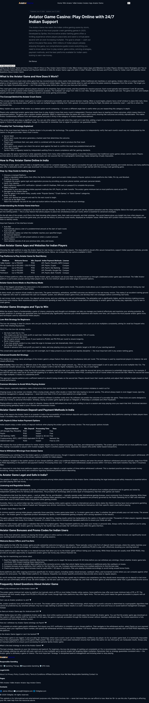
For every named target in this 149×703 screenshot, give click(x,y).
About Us (3, 674)
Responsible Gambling (29, 666)
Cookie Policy (24, 674)
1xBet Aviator (78, 3)
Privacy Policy (13, 674)
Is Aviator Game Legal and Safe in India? (69, 70)
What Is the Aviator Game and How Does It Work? (19, 68)
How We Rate (66, 674)
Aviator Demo (98, 3)
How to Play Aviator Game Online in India (55, 68)
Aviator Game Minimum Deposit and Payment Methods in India (27, 70)
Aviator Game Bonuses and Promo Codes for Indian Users (107, 70)
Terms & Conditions (37, 674)
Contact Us (93, 674)
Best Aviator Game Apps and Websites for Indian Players (95, 68)
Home (59, 3)
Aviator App (87, 3)
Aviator (44, 154)
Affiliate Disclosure (53, 674)
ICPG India (45, 666)
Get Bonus (33, 61)
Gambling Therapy (11, 666)
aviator (2, 313)
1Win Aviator (67, 3)
